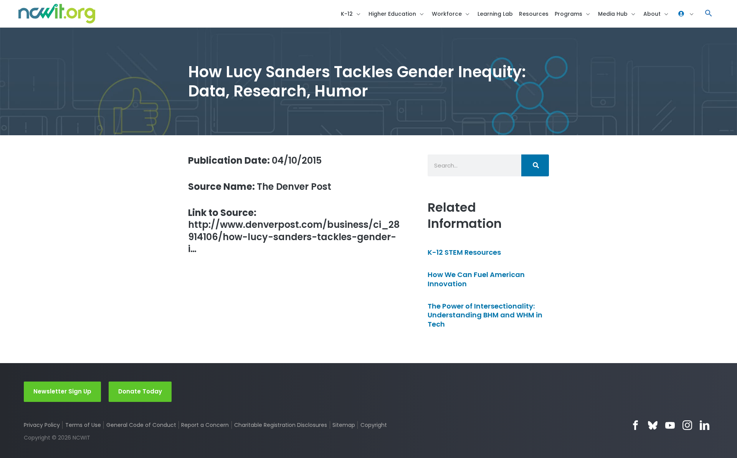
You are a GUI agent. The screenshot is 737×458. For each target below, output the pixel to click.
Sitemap (343, 425)
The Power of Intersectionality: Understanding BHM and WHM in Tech (485, 315)
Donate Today (140, 391)
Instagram (687, 425)
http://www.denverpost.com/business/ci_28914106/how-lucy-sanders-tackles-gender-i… (294, 231)
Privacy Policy (42, 425)
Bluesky (653, 425)
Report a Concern (205, 425)
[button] (709, 13)
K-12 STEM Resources (464, 252)
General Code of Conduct (141, 425)
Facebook (635, 425)
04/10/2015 (255, 160)
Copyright (373, 425)
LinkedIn (704, 425)
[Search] (535, 165)
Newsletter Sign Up (62, 391)
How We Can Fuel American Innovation (476, 279)
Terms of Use (83, 425)
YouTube (670, 425)
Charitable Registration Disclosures (280, 425)
